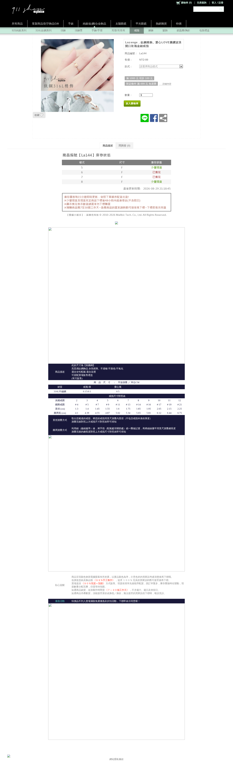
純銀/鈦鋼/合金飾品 (94, 23)
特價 (178, 23)
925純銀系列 (19, 30)
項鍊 (63, 30)
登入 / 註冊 (217, 2)
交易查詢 (201, 2)
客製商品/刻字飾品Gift (45, 23)
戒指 (136, 30)
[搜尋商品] (221, 9)
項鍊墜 (78, 30)
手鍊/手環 (97, 30)
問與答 (124, 145)
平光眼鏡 (141, 23)
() (186, 2)
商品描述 (108, 145)
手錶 (71, 23)
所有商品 (17, 23)
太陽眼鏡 (120, 23)
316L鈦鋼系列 (43, 30)
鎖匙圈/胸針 (183, 30)
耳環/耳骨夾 (118, 30)
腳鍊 (150, 30)
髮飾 (165, 30)
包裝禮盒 (204, 30)
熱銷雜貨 (161, 23)
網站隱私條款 (116, 759)
